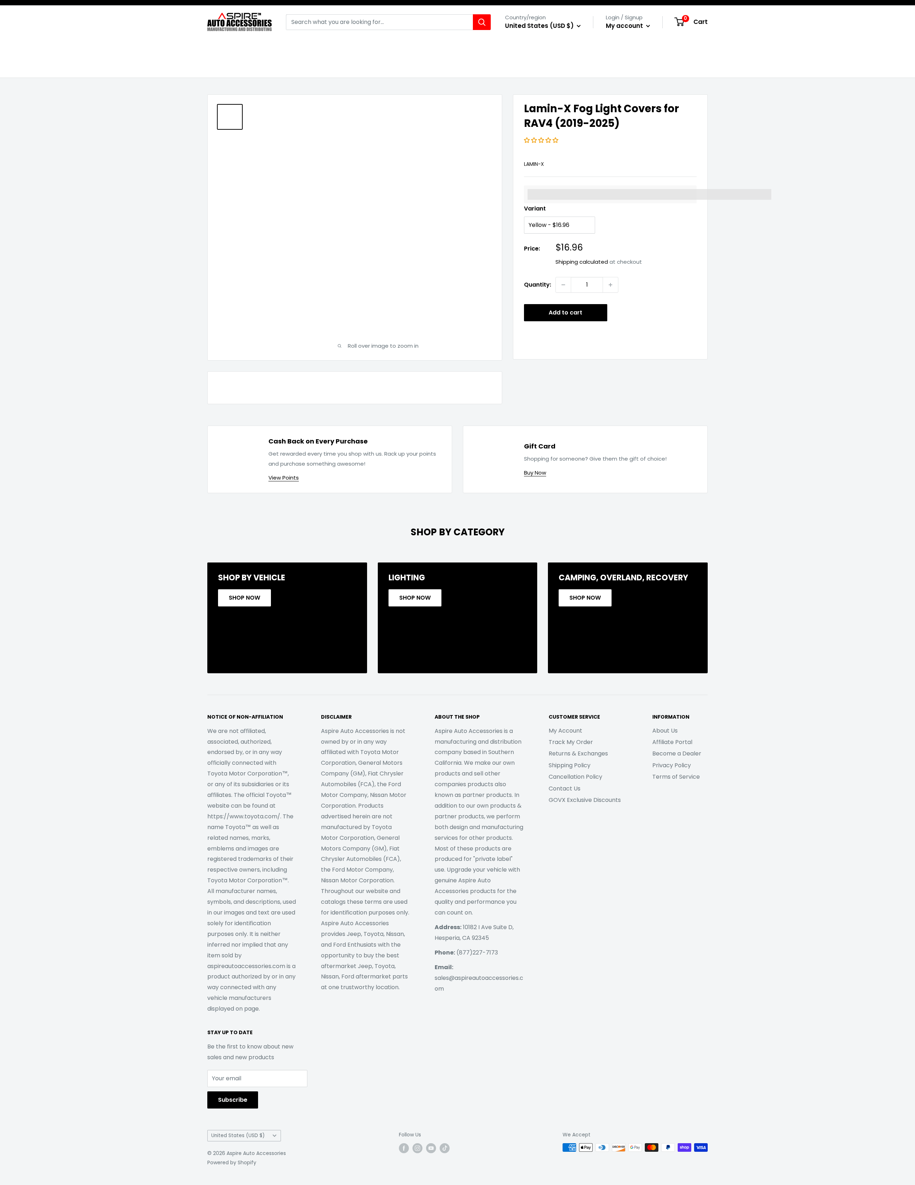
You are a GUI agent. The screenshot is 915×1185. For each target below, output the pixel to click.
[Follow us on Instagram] (417, 1148)
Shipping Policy (569, 765)
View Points (283, 477)
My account (625, 25)
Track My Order (571, 742)
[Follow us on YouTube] (431, 1148)
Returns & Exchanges (578, 753)
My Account (565, 731)
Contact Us (564, 788)
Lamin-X (534, 164)
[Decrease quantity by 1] (563, 284)
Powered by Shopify (231, 1162)
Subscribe (232, 1100)
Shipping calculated (581, 262)
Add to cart (565, 312)
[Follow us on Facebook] (404, 1148)
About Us (665, 731)
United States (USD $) (238, 1135)
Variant (535, 208)
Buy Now (535, 472)
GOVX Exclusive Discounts (585, 800)
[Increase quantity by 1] (610, 284)
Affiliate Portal (672, 742)
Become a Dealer (676, 753)
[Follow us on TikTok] (445, 1148)
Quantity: (537, 285)
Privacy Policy (671, 765)
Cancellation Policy (575, 777)
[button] (542, 140)
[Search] (482, 22)
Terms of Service (676, 777)
